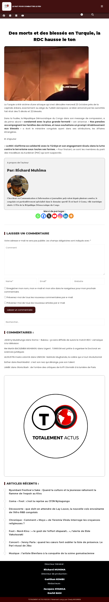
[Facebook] (43, 215)
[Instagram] (60, 215)
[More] (71, 215)
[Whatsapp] (37, 215)
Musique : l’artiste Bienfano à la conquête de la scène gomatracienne (51, 553)
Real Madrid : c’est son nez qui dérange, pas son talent (46, 362)
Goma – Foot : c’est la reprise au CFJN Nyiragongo (39, 501)
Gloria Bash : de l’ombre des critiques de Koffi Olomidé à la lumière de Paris (56, 367)
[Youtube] (54, 215)
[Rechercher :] (54, 321)
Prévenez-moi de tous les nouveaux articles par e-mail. (36, 302)
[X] (49, 215)
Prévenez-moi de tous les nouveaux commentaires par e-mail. (40, 297)
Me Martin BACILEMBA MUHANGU (20, 348)
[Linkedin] (65, 215)
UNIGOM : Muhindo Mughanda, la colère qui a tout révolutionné (69, 356)
